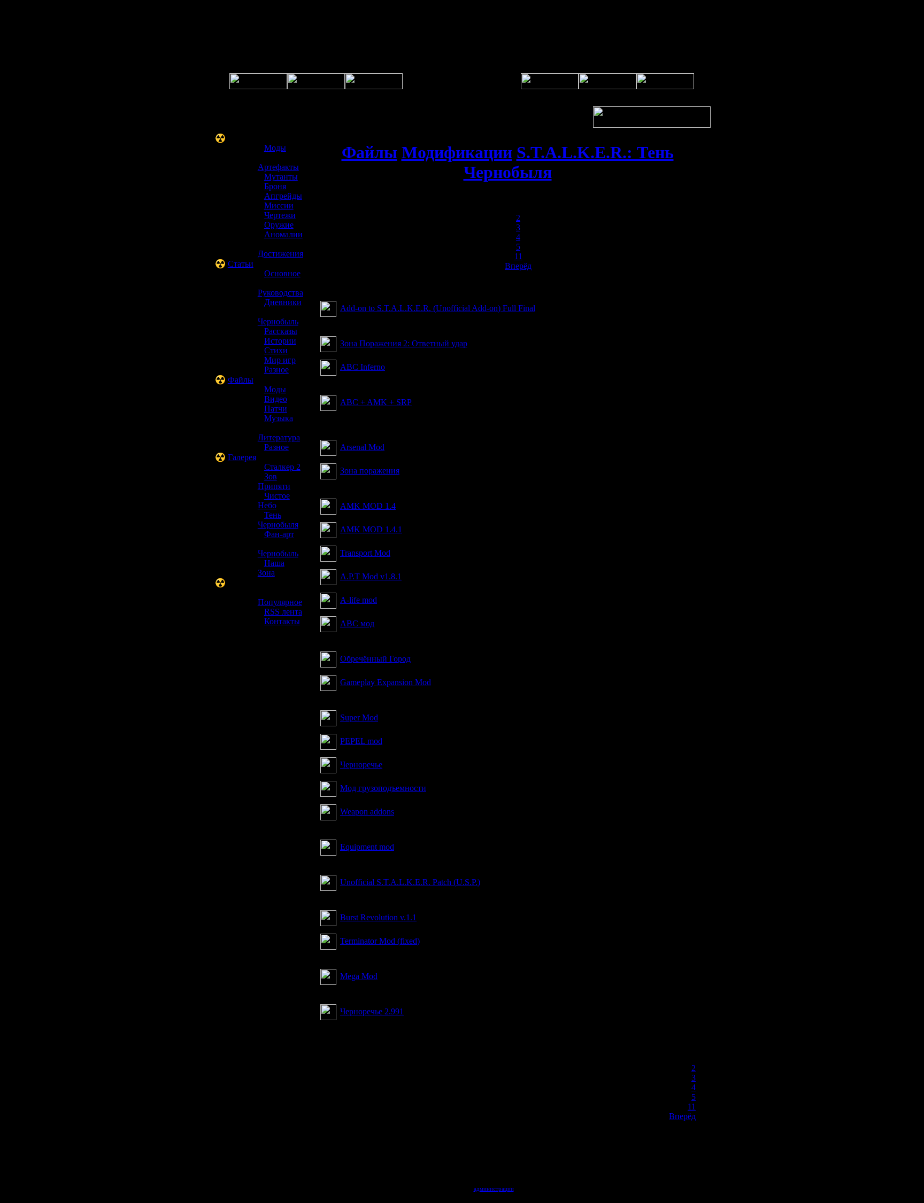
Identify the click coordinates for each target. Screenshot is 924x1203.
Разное (276, 369)
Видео (275, 398)
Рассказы (280, 331)
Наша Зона (271, 567)
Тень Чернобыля (278, 519)
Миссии (279, 205)
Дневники (283, 302)
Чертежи (280, 215)
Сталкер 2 (282, 466)
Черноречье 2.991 (372, 1011)
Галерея (242, 457)
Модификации (457, 152)
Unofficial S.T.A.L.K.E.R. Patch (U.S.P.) (410, 882)
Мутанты (281, 176)
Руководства (280, 292)
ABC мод (357, 623)
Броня (275, 186)
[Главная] (258, 86)
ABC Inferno (362, 366)
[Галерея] (374, 86)
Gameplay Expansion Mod (385, 682)
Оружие (279, 224)
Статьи (240, 263)
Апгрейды (283, 195)
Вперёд (518, 265)
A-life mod (358, 599)
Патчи (275, 408)
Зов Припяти (274, 481)
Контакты (282, 621)
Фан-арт (279, 534)
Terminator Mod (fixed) (380, 940)
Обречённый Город (375, 658)
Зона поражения (369, 470)
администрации (494, 1188)
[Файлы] (550, 86)
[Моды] (665, 86)
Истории (280, 340)
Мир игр (280, 359)
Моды (275, 147)
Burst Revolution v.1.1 (378, 917)
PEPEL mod (361, 741)
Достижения (280, 253)
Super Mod (359, 717)
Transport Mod (365, 552)
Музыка (278, 418)
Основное (282, 273)
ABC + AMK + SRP (376, 402)
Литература (279, 437)
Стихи (276, 350)
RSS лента (283, 611)
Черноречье (361, 764)
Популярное (280, 602)
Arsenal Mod (362, 447)
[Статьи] (607, 86)
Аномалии (283, 234)
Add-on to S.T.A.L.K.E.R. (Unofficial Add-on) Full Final (437, 308)
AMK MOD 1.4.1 (371, 529)
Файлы (240, 379)
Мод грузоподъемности (383, 788)
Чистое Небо (274, 500)
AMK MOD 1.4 (368, 505)
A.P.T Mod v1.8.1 (371, 576)
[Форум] (316, 86)
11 (518, 256)
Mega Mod (359, 976)
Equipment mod (367, 846)
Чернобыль (278, 321)
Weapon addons (367, 811)
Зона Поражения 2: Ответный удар (403, 343)
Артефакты (278, 167)
